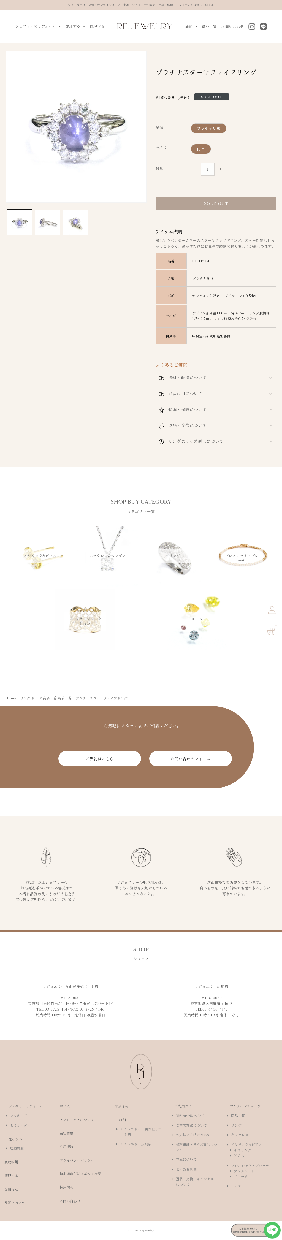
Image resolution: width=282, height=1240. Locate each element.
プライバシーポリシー (79, 1160)
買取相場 (13, 1162)
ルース (236, 1186)
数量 (159, 168)
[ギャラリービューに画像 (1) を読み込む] (19, 222)
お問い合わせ (232, 26)
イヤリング (242, 1149)
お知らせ (13, 1189)
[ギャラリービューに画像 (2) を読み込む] (47, 222)
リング (236, 1125)
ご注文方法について (191, 1125)
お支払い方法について (193, 1134)
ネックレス (239, 1134)
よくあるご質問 (172, 365)
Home (11, 698)
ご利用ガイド (184, 1105)
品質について (17, 1202)
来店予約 (124, 1105)
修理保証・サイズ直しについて (196, 1147)
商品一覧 (209, 26)
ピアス (239, 1155)
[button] (216, 377)
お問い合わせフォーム (191, 758)
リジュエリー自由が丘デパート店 (141, 1132)
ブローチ (241, 1176)
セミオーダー (20, 1125)
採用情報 (69, 1187)
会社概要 (69, 1133)
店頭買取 (17, 1148)
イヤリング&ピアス (246, 1144)
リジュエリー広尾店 (136, 1143)
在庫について (186, 1159)
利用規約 (69, 1146)
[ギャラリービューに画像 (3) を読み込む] (75, 222)
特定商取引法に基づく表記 (82, 1173)
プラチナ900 (209, 128)
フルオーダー (20, 1115)
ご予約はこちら (100, 758)
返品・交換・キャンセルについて (195, 1181)
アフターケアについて (79, 1119)
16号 (201, 149)
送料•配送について (190, 1115)
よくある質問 (186, 1169)
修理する (97, 26)
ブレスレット (244, 1170)
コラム (67, 1105)
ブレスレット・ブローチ (250, 1165)
